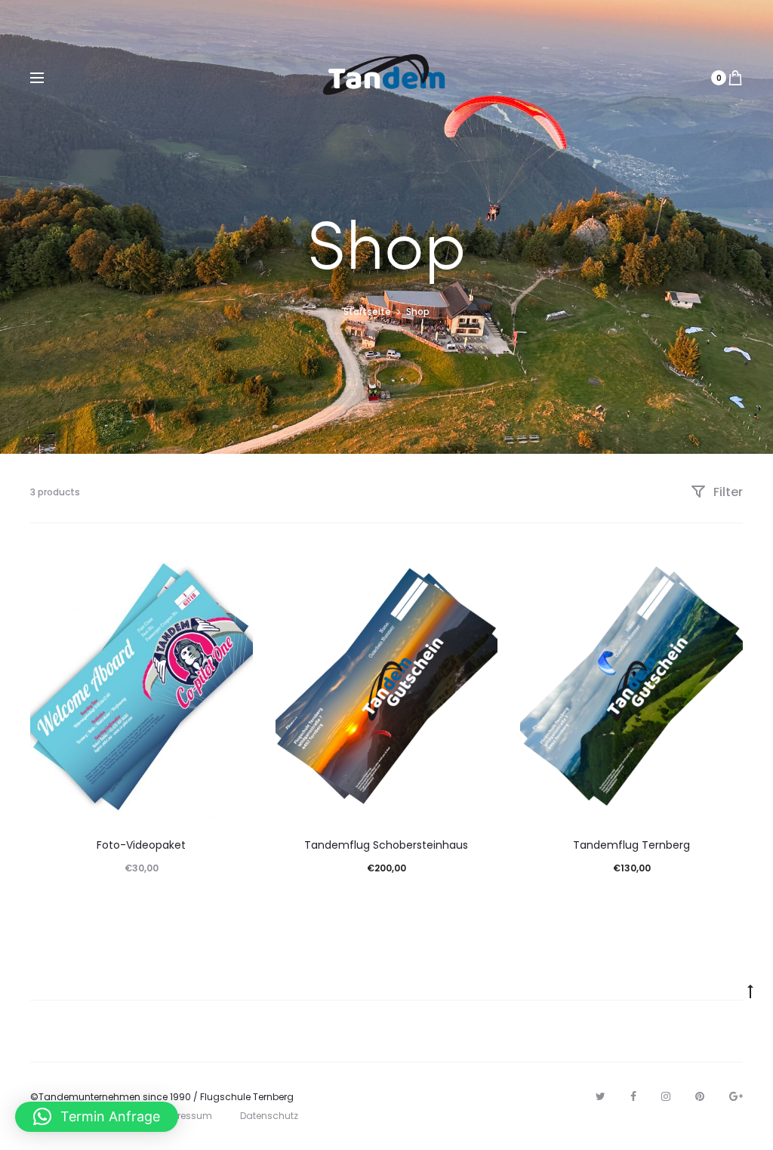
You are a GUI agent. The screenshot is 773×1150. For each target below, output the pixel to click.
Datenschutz (269, 1115)
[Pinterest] (699, 1096)
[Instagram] (665, 1096)
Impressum (185, 1115)
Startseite (367, 311)
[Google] (736, 1096)
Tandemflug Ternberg (631, 844)
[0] (735, 77)
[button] (96, 1117)
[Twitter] (600, 1096)
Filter (726, 492)
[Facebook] (633, 1096)
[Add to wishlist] (234, 572)
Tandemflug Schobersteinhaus (386, 844)
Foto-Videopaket (141, 844)
